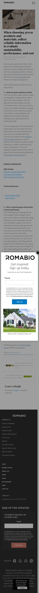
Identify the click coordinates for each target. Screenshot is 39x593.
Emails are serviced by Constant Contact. (22, 296)
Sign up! (19, 302)
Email (8, 278)
